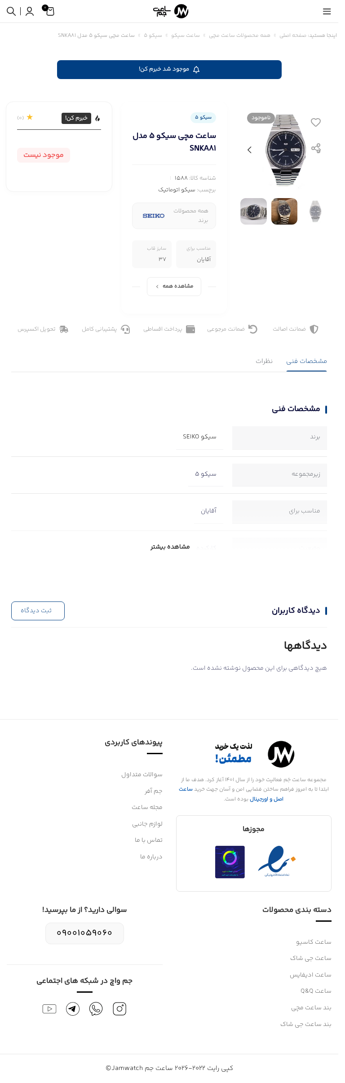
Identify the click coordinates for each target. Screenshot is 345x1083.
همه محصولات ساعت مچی (239, 35)
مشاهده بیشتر (170, 547)
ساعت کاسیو (314, 942)
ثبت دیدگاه (36, 611)
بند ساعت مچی (311, 1008)
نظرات (264, 361)
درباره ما (151, 857)
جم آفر (154, 791)
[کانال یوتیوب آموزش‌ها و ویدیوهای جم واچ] (49, 1009)
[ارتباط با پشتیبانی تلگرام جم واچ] (73, 1009)
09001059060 (85, 933)
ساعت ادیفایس (311, 975)
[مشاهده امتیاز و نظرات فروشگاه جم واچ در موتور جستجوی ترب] (230, 862)
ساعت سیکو (185, 35)
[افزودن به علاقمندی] (315, 122)
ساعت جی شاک (311, 959)
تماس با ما (149, 840)
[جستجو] (11, 11)
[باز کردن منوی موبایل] (327, 11)
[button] (319, 150)
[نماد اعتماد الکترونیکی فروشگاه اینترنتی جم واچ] (277, 862)
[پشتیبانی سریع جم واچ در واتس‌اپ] (96, 1009)
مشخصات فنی (306, 361)
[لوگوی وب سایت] (169, 11)
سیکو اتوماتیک (176, 190)
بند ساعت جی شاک (306, 1025)
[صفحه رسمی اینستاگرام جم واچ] (119, 1009)
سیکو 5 (153, 35)
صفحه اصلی (292, 35)
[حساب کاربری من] (30, 11)
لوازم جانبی (147, 824)
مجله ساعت (147, 808)
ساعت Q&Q (316, 991)
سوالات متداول (142, 775)
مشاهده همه (178, 286)
